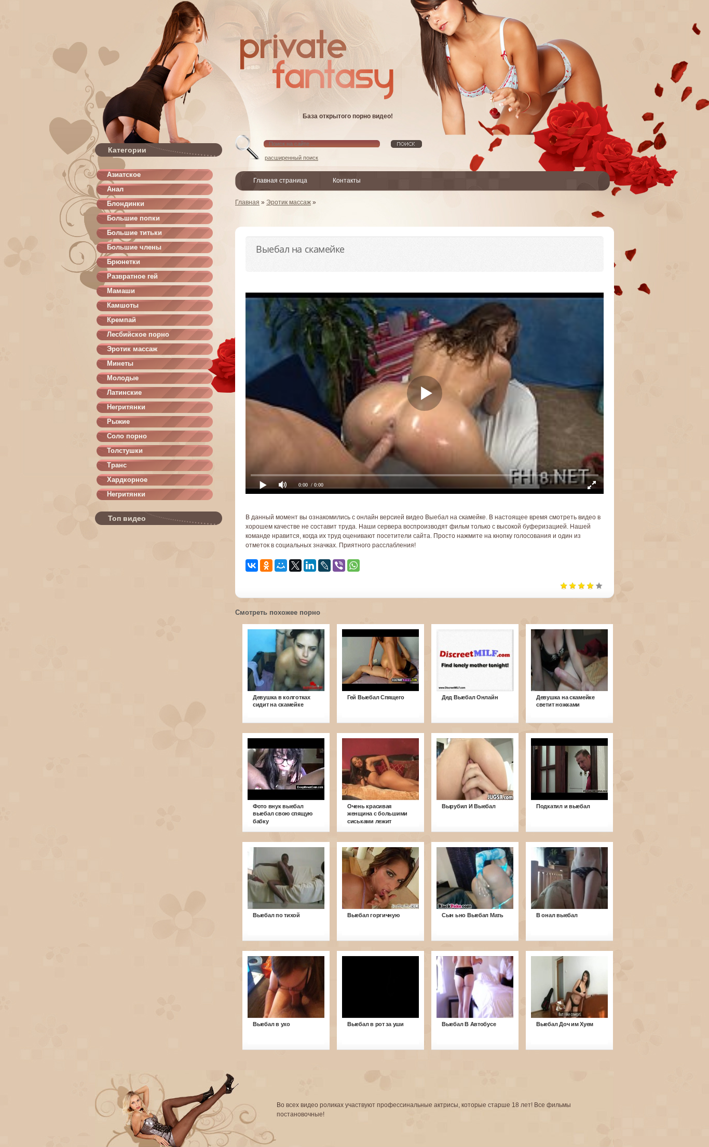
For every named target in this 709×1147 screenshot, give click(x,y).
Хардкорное (127, 479)
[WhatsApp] (353, 565)
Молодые (123, 378)
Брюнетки (123, 262)
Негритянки (126, 407)
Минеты (120, 363)
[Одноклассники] (266, 565)
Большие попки (133, 218)
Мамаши (121, 291)
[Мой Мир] (281, 565)
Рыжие (118, 421)
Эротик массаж (132, 349)
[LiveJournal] (324, 565)
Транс (117, 465)
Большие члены (134, 247)
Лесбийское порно (138, 334)
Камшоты (123, 305)
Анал (115, 189)
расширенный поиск (291, 158)
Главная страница (280, 180)
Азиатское (124, 174)
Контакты (347, 180)
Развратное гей (132, 276)
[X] (295, 565)
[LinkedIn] (310, 565)
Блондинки (125, 204)
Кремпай (121, 320)
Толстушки (125, 450)
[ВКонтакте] (252, 565)
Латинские (124, 392)
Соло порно (127, 436)
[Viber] (339, 565)
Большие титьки (134, 233)
